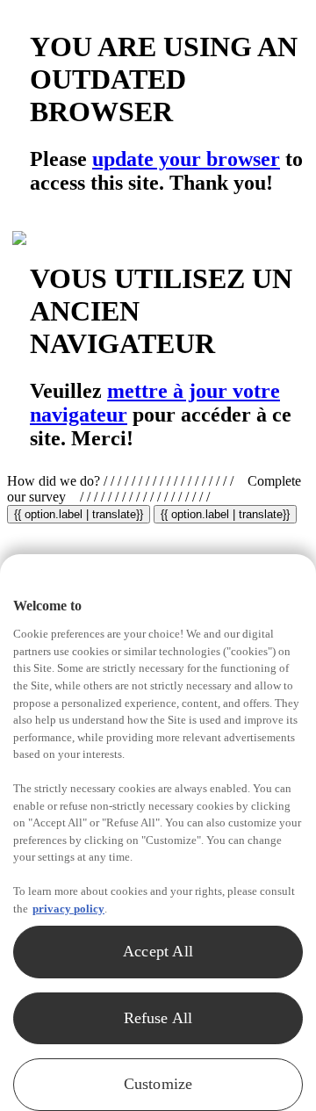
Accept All (158, 951)
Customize (158, 1084)
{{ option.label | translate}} (78, 514)
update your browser (186, 159)
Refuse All (158, 1018)
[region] (158, 832)
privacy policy (68, 908)
